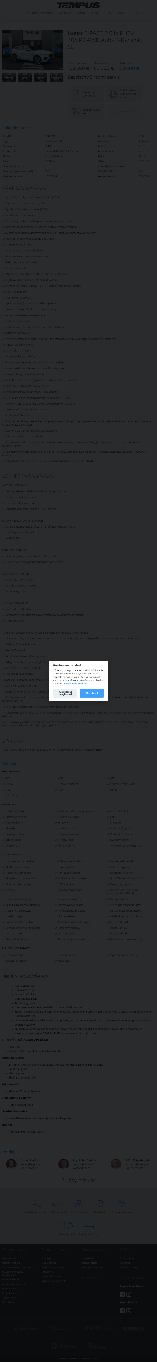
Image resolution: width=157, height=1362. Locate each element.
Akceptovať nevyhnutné (65, 693)
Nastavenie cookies (75, 683)
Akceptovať (91, 693)
